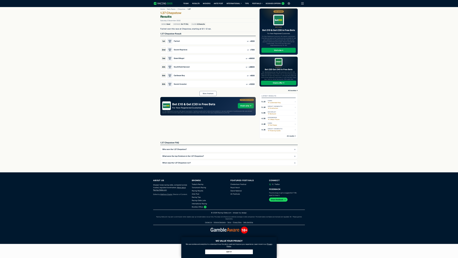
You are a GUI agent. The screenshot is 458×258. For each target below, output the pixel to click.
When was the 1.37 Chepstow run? (176, 163)
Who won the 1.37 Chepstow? (174, 149)
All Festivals (235, 194)
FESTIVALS (257, 3)
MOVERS (206, 3)
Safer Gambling (248, 222)
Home (162, 9)
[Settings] (288, 3)
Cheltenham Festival (238, 184)
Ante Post (195, 194)
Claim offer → (282, 83)
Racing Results (197, 191)
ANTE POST (218, 3)
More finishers (208, 93)
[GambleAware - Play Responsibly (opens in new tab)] (229, 235)
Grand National (236, 191)
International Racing (199, 204)
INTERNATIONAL (234, 3)
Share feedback (277, 200)
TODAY (186, 3)
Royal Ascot (235, 187)
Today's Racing (197, 184)
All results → (291, 136)
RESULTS (196, 3)
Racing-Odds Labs (199, 200)
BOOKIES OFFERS (274, 3)
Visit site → (247, 105)
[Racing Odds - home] (163, 3)
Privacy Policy (237, 222)
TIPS (247, 3)
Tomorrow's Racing (199, 187)
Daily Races (171, 9)
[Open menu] (302, 3)
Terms (229, 222)
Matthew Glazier (166, 194)
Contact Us (208, 222)
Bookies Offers (197, 207)
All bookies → (293, 90)
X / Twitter (276, 184)
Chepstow (181, 9)
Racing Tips (196, 197)
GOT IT (229, 252)
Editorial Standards (220, 222)
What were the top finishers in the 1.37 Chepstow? (183, 156)
